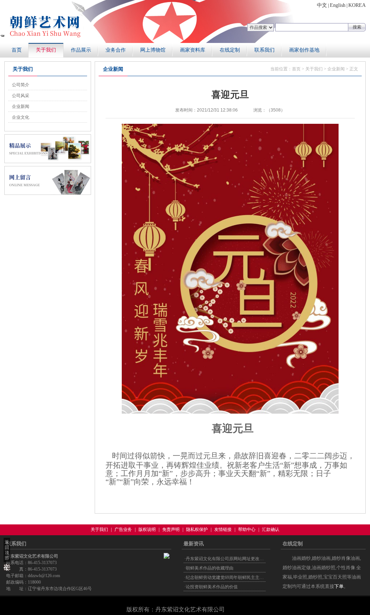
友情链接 (223, 529)
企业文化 (20, 117)
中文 (322, 5)
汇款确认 (270, 529)
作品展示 (81, 50)
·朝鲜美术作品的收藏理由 (208, 568)
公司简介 (20, 84)
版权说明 (147, 529)
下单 (339, 586)
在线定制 (230, 50)
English (337, 5)
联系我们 (264, 50)
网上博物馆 (152, 50)
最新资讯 (194, 543)
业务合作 (116, 50)
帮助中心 (246, 529)
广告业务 (123, 529)
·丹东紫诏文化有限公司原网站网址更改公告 (226, 558)
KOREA (357, 5)
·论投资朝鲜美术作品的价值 (211, 586)
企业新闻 (20, 106)
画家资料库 (192, 50)
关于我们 (46, 50)
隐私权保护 (197, 529)
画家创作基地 (304, 50)
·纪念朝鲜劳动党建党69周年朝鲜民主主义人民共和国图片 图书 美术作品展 (255, 577)
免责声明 (171, 529)
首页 (17, 50)
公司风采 (20, 95)
